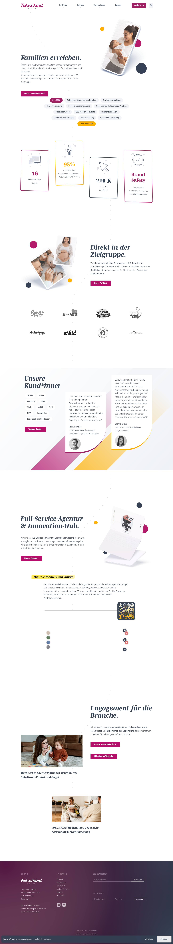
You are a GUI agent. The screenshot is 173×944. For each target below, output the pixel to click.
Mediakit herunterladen (34, 93)
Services (80, 5)
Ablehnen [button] (149, 939)
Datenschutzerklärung (82, 934)
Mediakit (137, 5)
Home (60, 879)
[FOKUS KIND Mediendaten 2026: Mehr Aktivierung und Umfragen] (76, 798)
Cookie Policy (93, 934)
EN (151, 5)
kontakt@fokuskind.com (36, 909)
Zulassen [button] (164, 939)
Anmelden (140, 899)
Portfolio (63, 5)
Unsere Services (31, 558)
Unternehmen (99, 5)
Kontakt (118, 5)
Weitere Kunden (35, 429)
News (60, 892)
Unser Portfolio (100, 283)
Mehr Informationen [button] (43, 939)
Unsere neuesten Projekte (105, 744)
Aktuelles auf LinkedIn (103, 756)
